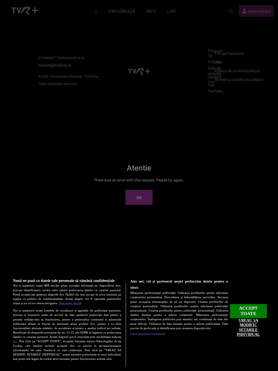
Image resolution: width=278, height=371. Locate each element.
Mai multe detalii (70, 303)
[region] (139, 320)
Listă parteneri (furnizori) (147, 333)
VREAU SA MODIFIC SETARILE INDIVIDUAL (248, 327)
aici (15, 341)
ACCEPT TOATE (248, 311)
